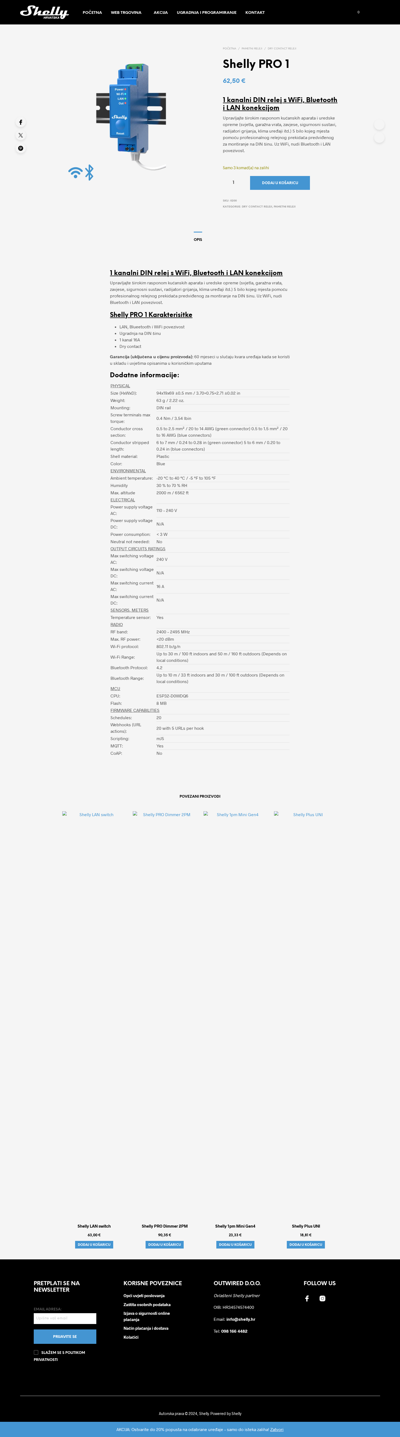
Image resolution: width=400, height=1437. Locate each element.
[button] (355, 12)
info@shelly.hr (240, 1319)
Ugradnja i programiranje (206, 13)
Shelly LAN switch (94, 1226)
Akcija (161, 13)
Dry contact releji (282, 48)
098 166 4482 (234, 1331)
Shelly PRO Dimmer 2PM (165, 1226)
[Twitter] (21, 135)
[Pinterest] (21, 148)
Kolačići (131, 1337)
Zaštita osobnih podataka (147, 1304)
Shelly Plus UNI (306, 1226)
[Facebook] (21, 122)
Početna (92, 13)
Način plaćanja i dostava (146, 1328)
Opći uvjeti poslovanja (144, 1295)
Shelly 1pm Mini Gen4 (235, 1226)
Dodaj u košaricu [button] (94, 1244)
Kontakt (255, 13)
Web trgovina (126, 13)
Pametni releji (252, 48)
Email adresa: (48, 1309)
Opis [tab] (198, 240)
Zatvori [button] (277, 1429)
